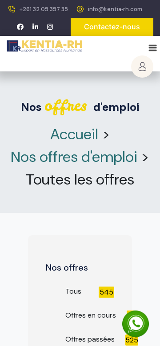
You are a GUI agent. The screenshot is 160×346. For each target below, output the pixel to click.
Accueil (74, 134)
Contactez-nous (112, 26)
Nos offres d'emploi (74, 157)
